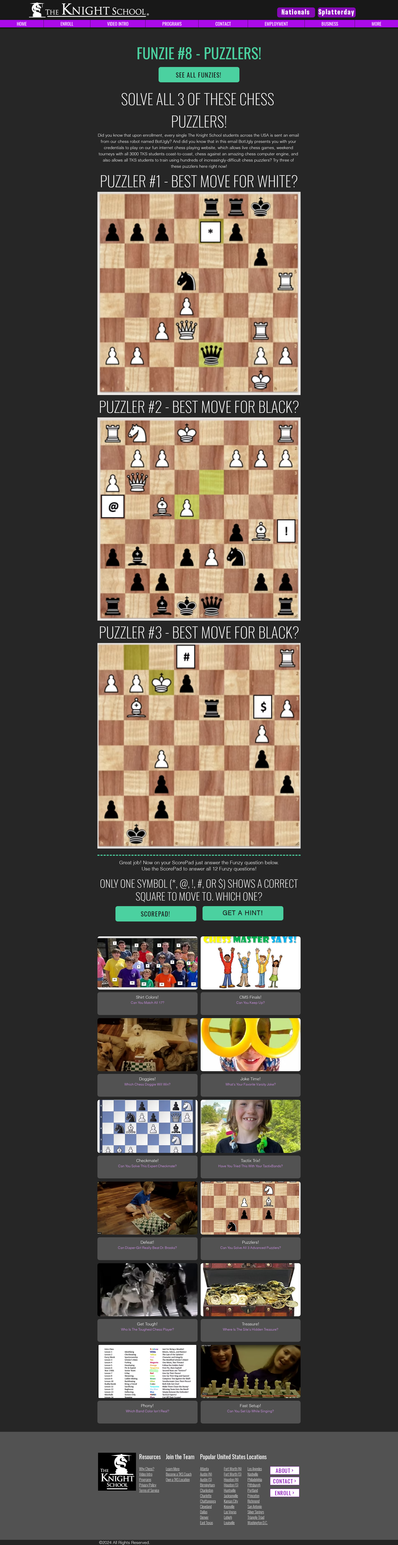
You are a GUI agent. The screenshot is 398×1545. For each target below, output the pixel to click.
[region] (243, 913)
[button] (376, 23)
